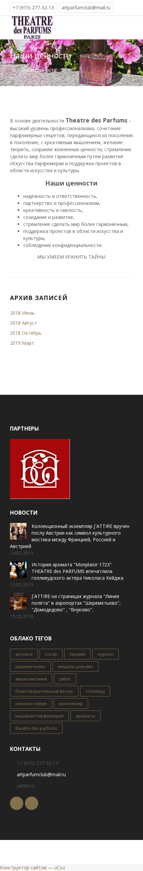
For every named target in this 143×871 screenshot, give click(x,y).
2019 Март (22, 343)
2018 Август (23, 323)
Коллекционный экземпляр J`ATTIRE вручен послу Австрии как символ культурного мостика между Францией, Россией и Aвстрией (69, 536)
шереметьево (30, 666)
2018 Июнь (22, 313)
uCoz (59, 867)
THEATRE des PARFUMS (36, 728)
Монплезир (71, 703)
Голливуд (95, 691)
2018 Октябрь (26, 333)
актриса (24, 654)
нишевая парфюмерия (39, 716)
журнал (105, 654)
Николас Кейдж (31, 703)
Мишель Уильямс (75, 666)
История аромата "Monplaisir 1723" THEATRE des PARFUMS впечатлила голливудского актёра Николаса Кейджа (77, 571)
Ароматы (85, 716)
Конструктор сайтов (23, 867)
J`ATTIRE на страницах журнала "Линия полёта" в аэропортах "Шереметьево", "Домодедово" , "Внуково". (76, 603)
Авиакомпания (31, 679)
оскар (51, 654)
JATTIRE (65, 679)
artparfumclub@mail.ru (86, 7)
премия (77, 654)
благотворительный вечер (44, 691)
